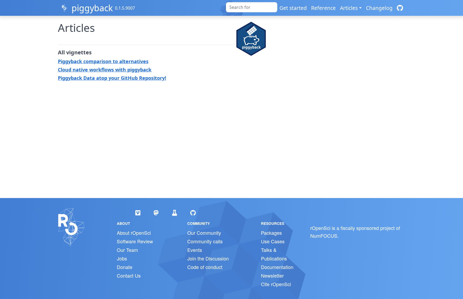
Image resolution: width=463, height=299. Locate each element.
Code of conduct (204, 266)
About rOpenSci (134, 232)
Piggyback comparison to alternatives (103, 61)
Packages (271, 232)
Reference (323, 8)
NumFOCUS (323, 235)
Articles (349, 8)
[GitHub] (400, 8)
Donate (124, 266)
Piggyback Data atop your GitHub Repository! (112, 78)
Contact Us (129, 275)
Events (194, 249)
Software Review (135, 241)
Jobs (122, 258)
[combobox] (251, 7)
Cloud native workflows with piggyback (104, 69)
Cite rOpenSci (276, 284)
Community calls (205, 241)
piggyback (92, 7)
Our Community (204, 232)
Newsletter (272, 275)
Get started (293, 8)
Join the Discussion (208, 258)
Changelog (379, 8)
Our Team (127, 249)
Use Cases (273, 241)
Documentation (277, 266)
